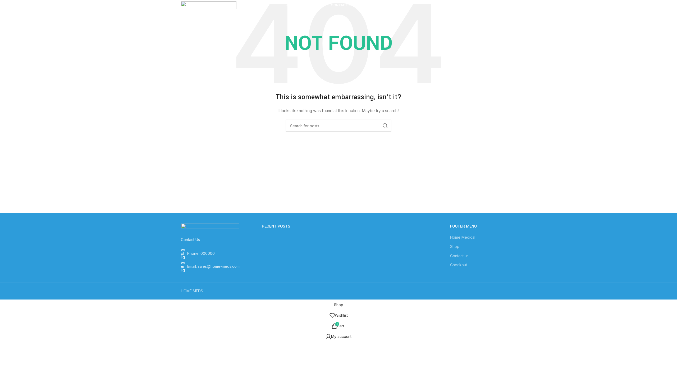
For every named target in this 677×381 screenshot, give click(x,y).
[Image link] (210, 227)
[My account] (455, 5)
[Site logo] (208, 5)
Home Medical (462, 237)
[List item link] (217, 253)
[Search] (444, 5)
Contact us (459, 255)
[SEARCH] (385, 126)
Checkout (458, 264)
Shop (454, 246)
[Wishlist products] (465, 5)
